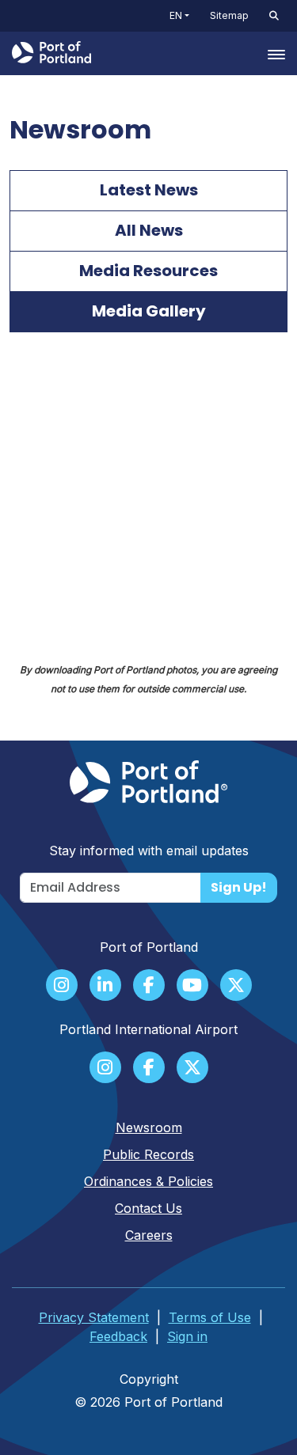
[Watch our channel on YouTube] (192, 987)
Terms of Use (210, 1317)
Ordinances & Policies (148, 1181)
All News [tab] (149, 230)
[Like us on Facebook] (149, 987)
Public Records (148, 1154)
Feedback (118, 1336)
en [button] (175, 15)
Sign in (187, 1336)
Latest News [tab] (149, 190)
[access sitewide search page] (274, 16)
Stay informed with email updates (149, 850)
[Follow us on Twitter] (236, 987)
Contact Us (148, 1208)
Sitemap (229, 15)
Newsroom (149, 1127)
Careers (149, 1235)
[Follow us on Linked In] (105, 987)
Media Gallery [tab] (149, 311)
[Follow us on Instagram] (62, 987)
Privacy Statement (94, 1317)
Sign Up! (239, 887)
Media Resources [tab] (148, 271)
